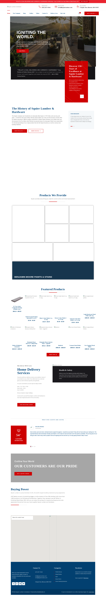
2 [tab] (73, 126)
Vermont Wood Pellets (75, 345)
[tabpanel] (81, 117)
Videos (37, 13)
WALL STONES (79, 240)
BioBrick (60, 345)
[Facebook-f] (13, 583)
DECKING (19, 258)
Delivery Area (54, 13)
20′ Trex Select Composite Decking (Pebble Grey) (17, 308)
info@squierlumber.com (41, 576)
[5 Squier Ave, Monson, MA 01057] (33, 582)
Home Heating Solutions (61, 581)
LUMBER (76, 221)
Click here (86, 578)
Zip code (62, 13)
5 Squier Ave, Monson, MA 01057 (89, 7)
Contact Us (45, 13)
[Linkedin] (20, 583)
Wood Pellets (58, 574)
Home (8, 13)
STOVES (18, 239)
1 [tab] (71, 126)
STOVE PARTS (54, 221)
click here (91, 592)
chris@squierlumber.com (65, 7)
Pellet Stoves (58, 572)
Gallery (31, 13)
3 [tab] (34, 446)
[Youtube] (23, 583)
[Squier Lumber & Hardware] (14, 7)
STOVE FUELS (54, 240)
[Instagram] (16, 583)
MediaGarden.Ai (41, 592)
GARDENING (62, 258)
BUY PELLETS (84, 1)
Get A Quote (91, 13)
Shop (24, 13)
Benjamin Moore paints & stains (33, 277)
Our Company (16, 13)
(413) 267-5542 (46, 7)
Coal (56, 576)
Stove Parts (58, 579)
